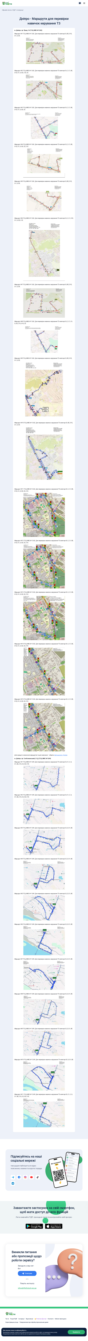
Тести (7, 1319)
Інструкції (20, 10)
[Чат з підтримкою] (80, 3)
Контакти (50, 1319)
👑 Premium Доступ (40, 1319)
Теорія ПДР (13, 1319)
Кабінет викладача (60, 1319)
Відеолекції (29, 1319)
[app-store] (53, 1226)
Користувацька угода (12, 1322)
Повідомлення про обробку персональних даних (34, 1322)
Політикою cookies (45, 1334)
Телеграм (28, 1273)
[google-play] (34, 1226)
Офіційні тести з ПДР (9, 10)
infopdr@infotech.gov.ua (27, 1288)
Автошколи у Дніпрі (60, 755)
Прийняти (76, 1332)
